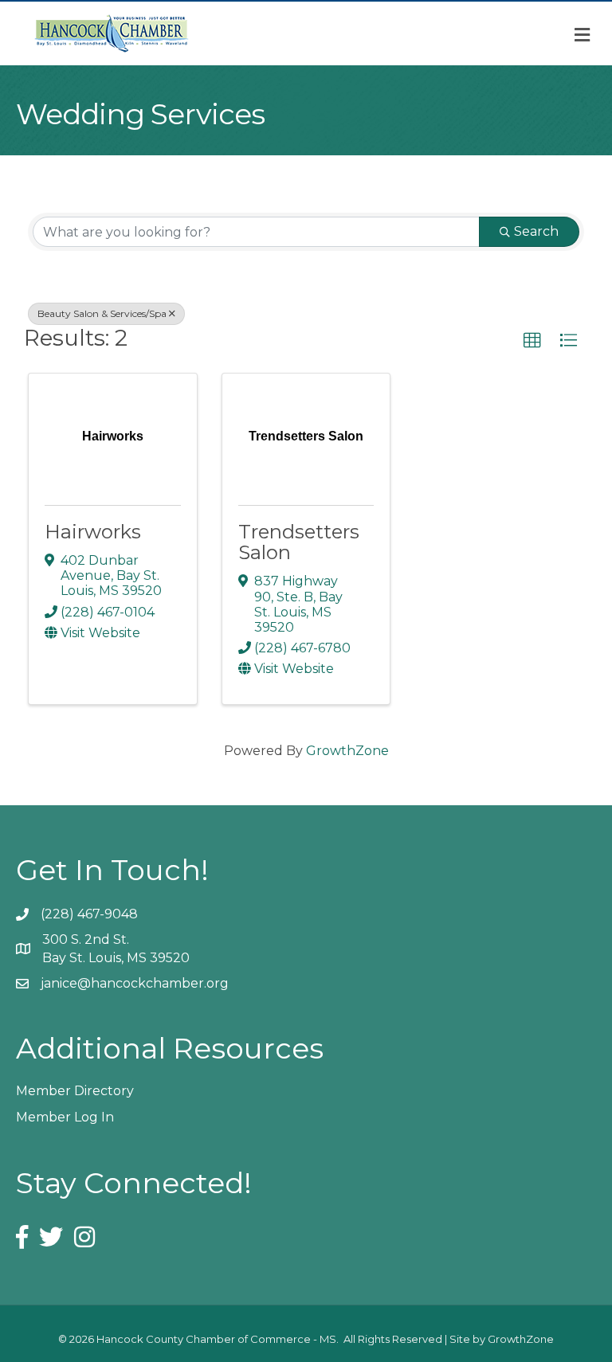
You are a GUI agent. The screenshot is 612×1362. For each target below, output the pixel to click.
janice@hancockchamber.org (135, 983)
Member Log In (65, 1117)
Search (536, 231)
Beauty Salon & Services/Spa (102, 313)
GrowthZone (347, 750)
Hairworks (93, 531)
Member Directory (75, 1090)
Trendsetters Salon (298, 542)
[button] (532, 341)
